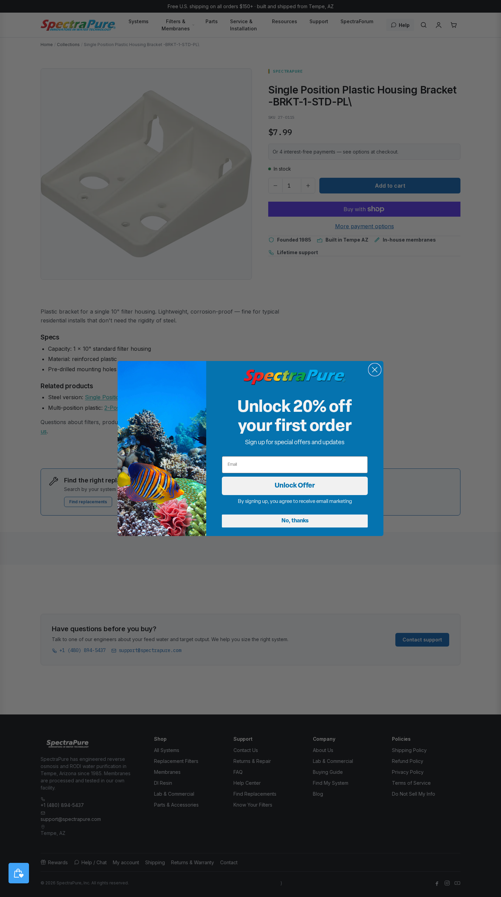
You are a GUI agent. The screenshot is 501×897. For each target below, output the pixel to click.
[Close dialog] (375, 370)
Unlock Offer (295, 485)
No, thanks (295, 521)
